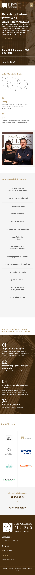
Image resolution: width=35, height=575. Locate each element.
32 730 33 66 (8, 62)
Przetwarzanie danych (8, 560)
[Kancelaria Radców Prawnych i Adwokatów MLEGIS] (10, 5)
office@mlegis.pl (17, 507)
